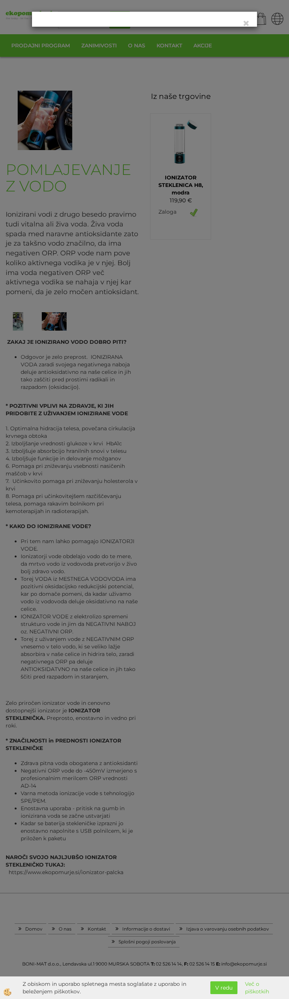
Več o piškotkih (257, 988)
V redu (224, 987)
